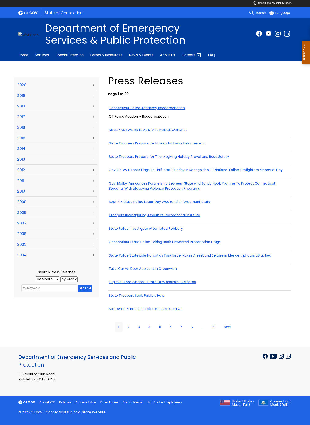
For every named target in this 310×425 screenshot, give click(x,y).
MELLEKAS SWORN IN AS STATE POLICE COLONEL (148, 129)
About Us (167, 55)
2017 (21, 116)
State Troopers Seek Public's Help (136, 295)
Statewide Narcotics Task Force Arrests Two (145, 308)
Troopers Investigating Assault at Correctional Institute (154, 215)
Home (23, 55)
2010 (21, 191)
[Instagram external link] (278, 34)
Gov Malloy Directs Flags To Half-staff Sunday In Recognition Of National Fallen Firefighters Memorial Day (196, 169)
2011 (20, 180)
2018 (21, 106)
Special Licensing (70, 55)
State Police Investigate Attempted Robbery (146, 228)
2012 (21, 169)
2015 (21, 138)
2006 (21, 233)
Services (42, 55)
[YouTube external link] (274, 356)
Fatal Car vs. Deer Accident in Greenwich (143, 268)
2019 (21, 95)
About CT (47, 402)
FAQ (211, 55)
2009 (21, 201)
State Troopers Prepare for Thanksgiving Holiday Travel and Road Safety (169, 156)
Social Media (133, 402)
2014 (21, 148)
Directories (109, 402)
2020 (21, 84)
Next (227, 327)
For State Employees (164, 402)
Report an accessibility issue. (275, 3)
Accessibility (85, 402)
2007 (21, 223)
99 (213, 327)
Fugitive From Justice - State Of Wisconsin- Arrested (152, 282)
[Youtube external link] (268, 34)
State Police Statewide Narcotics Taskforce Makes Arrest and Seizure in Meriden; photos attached (190, 255)
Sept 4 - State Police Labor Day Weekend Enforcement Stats (159, 201)
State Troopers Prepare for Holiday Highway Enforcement (157, 143)
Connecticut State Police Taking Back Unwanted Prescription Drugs (165, 241)
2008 (21, 212)
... (202, 327)
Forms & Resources (106, 55)
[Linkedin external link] (288, 356)
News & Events (141, 55)
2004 (22, 255)
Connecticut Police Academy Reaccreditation (147, 108)
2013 (21, 159)
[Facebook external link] (259, 34)
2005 (22, 244)
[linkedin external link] (287, 34)
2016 (21, 127)
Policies (65, 402)
